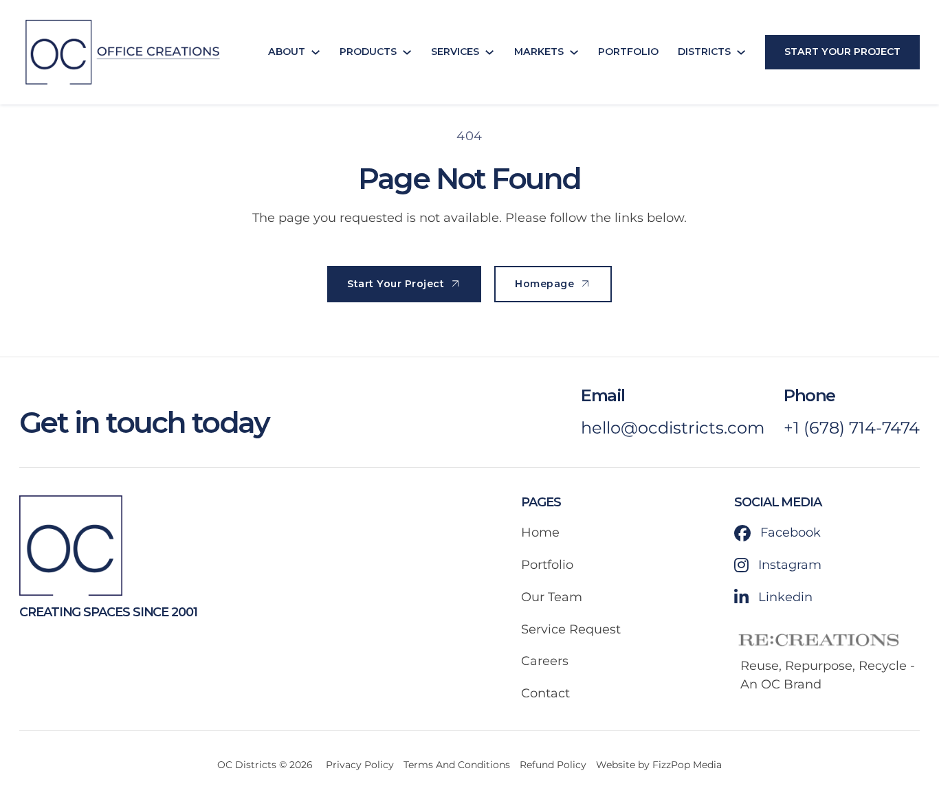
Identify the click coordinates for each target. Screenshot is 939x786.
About (286, 51)
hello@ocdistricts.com (672, 428)
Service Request (571, 629)
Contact (545, 693)
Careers (544, 661)
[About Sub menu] (315, 52)
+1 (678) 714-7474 (852, 428)
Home (540, 532)
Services (455, 51)
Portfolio (628, 51)
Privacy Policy (360, 765)
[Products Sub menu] (407, 52)
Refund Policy (553, 765)
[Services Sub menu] (489, 52)
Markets (539, 51)
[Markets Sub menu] (574, 52)
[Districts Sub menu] (741, 52)
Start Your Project (842, 51)
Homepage (544, 284)
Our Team (551, 597)
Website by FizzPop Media (659, 765)
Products (368, 51)
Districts (704, 51)
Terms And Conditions (457, 765)
